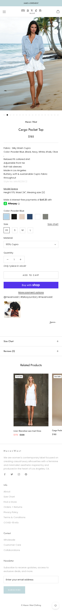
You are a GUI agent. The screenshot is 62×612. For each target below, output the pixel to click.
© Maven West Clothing (31, 605)
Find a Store (10, 501)
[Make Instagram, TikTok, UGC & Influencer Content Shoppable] (53, 322)
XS (6, 230)
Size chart (53, 224)
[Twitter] (12, 474)
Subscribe (14, 589)
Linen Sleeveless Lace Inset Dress (27, 430)
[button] (12, 309)
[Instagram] (19, 474)
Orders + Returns (13, 507)
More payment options (31, 292)
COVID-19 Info (11, 522)
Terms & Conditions (14, 517)
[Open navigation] (4, 11)
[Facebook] (5, 474)
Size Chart (9, 341)
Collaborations (12, 550)
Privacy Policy (11, 512)
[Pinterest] (26, 474)
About (7, 491)
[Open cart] (58, 11)
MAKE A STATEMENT (31, 3)
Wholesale (9, 539)
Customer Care (12, 544)
